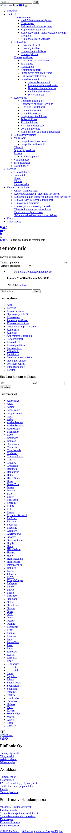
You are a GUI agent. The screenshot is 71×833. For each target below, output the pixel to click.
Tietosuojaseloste (9, 792)
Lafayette (12, 583)
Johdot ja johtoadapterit (26, 190)
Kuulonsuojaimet (23, 17)
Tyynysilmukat (36, 94)
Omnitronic (13, 605)
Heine (10, 555)
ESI (9, 509)
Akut (9, 304)
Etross (10, 512)
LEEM (10, 586)
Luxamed (12, 595)
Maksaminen (7, 779)
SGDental (12, 670)
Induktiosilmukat (30, 79)
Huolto (17, 178)
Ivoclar (10, 571)
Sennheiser (13, 663)
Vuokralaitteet (21, 159)
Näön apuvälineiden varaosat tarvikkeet (35, 215)
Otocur (10, 620)
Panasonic (12, 626)
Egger (10, 496)
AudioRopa (13, 428)
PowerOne (13, 642)
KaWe (10, 577)
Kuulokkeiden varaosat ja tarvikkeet (40, 131)
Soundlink (12, 688)
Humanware (13, 561)
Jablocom (12, 574)
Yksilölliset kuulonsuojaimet (36, 20)
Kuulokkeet (20, 97)
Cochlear (12, 453)
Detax (10, 475)
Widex (10, 716)
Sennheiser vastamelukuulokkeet (18, 816)
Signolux (12, 676)
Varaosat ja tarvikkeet (18, 187)
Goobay (11, 536)
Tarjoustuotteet (22, 162)
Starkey (11, 694)
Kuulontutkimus (22, 172)
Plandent (11, 636)
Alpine (10, 406)
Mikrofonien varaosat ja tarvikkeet (32, 209)
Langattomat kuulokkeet (34, 116)
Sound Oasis (14, 682)
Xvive (10, 719)
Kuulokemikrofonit (31, 110)
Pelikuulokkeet (29, 119)
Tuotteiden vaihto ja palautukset (17, 786)
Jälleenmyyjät (7, 762)
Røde (10, 660)
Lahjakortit (13, 354)
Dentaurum (13, 471)
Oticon (10, 617)
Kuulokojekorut (29, 54)
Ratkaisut (12, 10)
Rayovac (12, 651)
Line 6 (10, 592)
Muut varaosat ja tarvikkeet (28, 212)
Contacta (12, 459)
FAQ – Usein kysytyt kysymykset (18, 783)
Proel (10, 645)
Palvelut (11, 168)
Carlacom (12, 447)
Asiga (10, 419)
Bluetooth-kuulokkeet (32, 100)
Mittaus (18, 181)
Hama (10, 546)
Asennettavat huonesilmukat (43, 85)
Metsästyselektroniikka (19, 357)
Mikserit (18, 147)
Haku (36, 291)
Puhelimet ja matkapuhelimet (36, 72)
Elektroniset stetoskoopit (34, 76)
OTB (10, 614)
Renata (10, 654)
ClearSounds (14, 450)
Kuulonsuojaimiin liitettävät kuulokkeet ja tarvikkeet (42, 196)
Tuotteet (11, 14)
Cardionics (13, 444)
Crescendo (12, 465)
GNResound (14, 533)
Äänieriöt (12, 332)
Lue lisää (22, 285)
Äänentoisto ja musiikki (20, 335)
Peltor (10, 629)
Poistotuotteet (21, 165)
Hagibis (11, 543)
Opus (10, 611)
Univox (11, 704)
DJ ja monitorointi (30, 128)
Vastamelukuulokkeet (32, 125)
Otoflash (11, 623)
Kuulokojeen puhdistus (33, 51)
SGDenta (12, 667)
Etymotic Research (17, 515)
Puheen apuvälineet (17, 320)
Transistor (12, 701)
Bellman (11, 440)
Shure (10, 673)
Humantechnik (15, 558)
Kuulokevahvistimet (25, 134)
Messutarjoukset (15, 363)
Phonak (11, 633)
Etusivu (4, 239)
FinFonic (12, 518)
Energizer (12, 502)
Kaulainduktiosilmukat (40, 91)
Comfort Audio (15, 456)
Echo (10, 493)
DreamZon (13, 484)
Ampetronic (13, 409)
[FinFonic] (6, 5)
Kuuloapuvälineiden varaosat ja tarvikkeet (36, 193)
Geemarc (12, 530)
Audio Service (15, 422)
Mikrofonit (20, 137)
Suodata (5, 387)
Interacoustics (14, 564)
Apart (10, 416)
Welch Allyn (14, 713)
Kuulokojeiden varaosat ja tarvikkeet (34, 206)
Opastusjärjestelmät (24, 150)
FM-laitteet (27, 63)
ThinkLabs (13, 698)
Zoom (10, 722)
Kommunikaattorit (30, 69)
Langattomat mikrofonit (33, 141)
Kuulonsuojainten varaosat (35, 38)
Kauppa (11, 218)
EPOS (10, 506)
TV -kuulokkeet (29, 122)
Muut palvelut (21, 184)
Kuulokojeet (20, 41)
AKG (10, 403)
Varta (10, 707)
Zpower (11, 725)
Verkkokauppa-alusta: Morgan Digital (42, 831)
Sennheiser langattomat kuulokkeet (19, 813)
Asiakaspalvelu (8, 759)
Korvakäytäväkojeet (32, 48)
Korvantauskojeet (30, 45)
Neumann (12, 598)
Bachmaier (13, 431)
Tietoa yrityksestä (9, 753)
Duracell (11, 490)
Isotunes (11, 567)
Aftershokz (13, 400)
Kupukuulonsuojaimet (33, 29)
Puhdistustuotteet (16, 366)
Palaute (4, 789)
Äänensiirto (13, 329)
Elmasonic (12, 499)
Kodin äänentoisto (30, 113)
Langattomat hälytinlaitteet (35, 60)
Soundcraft (13, 685)
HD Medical (14, 549)
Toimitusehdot (8, 776)
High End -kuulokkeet (33, 106)
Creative (11, 462)
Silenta (10, 679)
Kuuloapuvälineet (23, 57)
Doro (10, 481)
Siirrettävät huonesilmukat (42, 88)
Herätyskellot (28, 66)
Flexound (12, 521)
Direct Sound (14, 478)
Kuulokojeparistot (30, 156)
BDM (10, 434)
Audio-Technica (15, 425)
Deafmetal (12, 468)
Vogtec (10, 710)
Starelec (11, 691)
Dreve (10, 487)
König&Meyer (15, 580)
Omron (11, 608)
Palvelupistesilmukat (39, 82)
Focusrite (12, 524)
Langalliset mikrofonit (33, 144)
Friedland (12, 527)
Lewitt (10, 589)
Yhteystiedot (14, 221)
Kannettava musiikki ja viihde (37, 103)
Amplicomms (14, 413)
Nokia (10, 602)
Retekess (12, 657)
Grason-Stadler (15, 540)
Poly (9, 639)
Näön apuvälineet (16, 360)
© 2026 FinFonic (9, 831)
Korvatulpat (27, 23)
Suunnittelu (20, 175)
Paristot (18, 153)
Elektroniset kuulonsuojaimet (36, 26)
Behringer (12, 437)
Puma (10, 648)
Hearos (11, 552)
